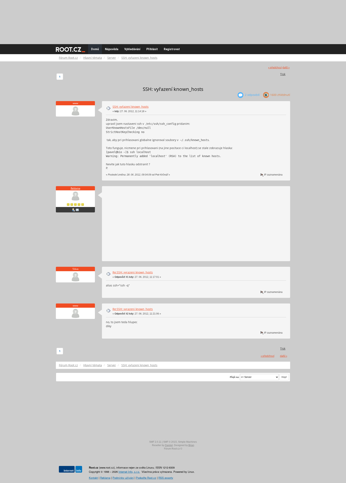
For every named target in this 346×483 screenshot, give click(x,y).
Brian (191, 445)
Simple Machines (187, 441)
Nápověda (111, 49)
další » (286, 67)
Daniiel (169, 445)
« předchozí (275, 67)
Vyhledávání (132, 49)
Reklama (75, 188)
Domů (95, 49)
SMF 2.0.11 (155, 441)
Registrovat (172, 49)
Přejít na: (234, 377)
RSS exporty (165, 478)
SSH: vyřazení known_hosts (131, 107)
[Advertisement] (173, 20)
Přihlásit (152, 49)
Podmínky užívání (123, 478)
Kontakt (93, 478)
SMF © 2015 (170, 441)
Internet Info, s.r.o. (129, 472)
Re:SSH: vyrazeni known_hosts (133, 272)
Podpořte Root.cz (146, 478)
